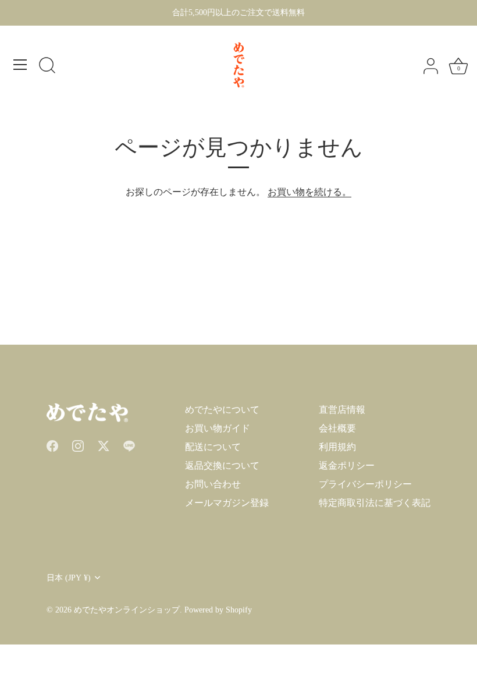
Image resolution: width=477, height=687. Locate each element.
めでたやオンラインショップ (127, 609)
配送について (213, 447)
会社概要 (337, 428)
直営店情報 (342, 410)
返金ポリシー (347, 465)
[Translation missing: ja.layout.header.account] (430, 66)
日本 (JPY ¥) (69, 577)
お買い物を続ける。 (309, 192)
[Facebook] (52, 444)
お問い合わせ (213, 484)
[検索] (47, 66)
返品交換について (222, 465)
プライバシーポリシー (365, 484)
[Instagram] (78, 444)
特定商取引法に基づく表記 (374, 503)
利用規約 (337, 447)
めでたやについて (222, 410)
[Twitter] (103, 444)
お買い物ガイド (217, 428)
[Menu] (20, 64)
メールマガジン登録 (227, 503)
